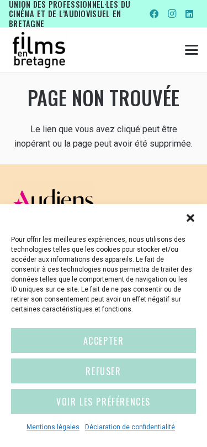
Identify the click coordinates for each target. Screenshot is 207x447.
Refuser (103, 371)
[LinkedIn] (189, 14)
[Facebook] (154, 14)
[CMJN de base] (39, 49)
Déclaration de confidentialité (130, 427)
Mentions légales (52, 427)
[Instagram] (172, 14)
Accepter (103, 340)
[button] (190, 218)
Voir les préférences (103, 401)
